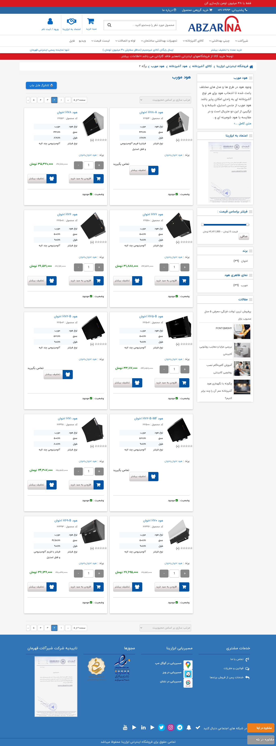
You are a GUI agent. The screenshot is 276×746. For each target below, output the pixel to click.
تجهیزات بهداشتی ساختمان (160, 41)
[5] (181, 140)
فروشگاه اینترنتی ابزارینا (232, 66)
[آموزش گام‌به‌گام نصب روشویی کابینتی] (242, 368)
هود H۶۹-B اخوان (65, 521)
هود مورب (157, 66)
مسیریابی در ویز (172, 672)
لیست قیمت (102, 41)
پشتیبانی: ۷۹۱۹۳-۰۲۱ (231, 10)
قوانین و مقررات (233, 668)
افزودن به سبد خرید (81, 178)
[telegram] (179, 727)
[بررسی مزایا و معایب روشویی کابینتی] (242, 350)
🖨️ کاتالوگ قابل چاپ (41, 85)
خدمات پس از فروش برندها (226, 677)
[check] (197, 727)
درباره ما (167, 10)
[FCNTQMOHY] (242, 332)
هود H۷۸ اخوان (67, 112)
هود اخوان (176, 155)
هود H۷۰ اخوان (153, 521)
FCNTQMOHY (224, 328)
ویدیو (82, 41)
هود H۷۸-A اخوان (151, 112)
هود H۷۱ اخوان (67, 419)
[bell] (188, 727)
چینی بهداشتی (221, 41)
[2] (189, 140)
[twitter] (161, 727)
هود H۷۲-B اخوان (65, 316)
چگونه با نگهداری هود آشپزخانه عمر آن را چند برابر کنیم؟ (216, 391)
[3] (186, 140)
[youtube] (125, 727)
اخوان (244, 261)
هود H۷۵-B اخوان (151, 316)
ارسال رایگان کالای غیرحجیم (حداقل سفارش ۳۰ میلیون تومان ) (138, 50)
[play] (153, 727)
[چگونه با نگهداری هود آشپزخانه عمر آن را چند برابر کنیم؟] (242, 387)
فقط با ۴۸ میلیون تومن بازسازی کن (227, 3)
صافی (244, 236)
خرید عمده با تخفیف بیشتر (226, 50)
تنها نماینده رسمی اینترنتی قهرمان (49, 50)
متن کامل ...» (242, 123)
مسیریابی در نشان (170, 681)
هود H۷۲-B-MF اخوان (148, 419)
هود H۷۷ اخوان (153, 214)
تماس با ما (237, 659)
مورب (244, 285)
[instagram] (171, 727)
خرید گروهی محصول (195, 10)
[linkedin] (143, 727)
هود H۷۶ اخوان (67, 214)
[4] (184, 140)
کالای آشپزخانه (194, 41)
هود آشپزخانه (178, 66)
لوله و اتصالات (126, 41)
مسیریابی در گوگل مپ (168, 663)
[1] (191, 140)
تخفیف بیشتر (138, 170)
